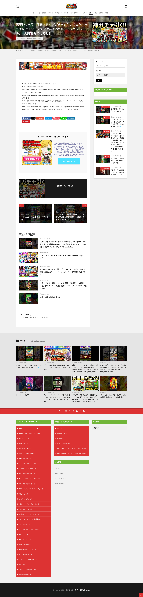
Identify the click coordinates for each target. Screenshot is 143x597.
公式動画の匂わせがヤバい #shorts (117, 110)
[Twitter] (33, 118)
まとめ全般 (42, 13)
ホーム (35, 13)
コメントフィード (60, 478)
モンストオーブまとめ (25, 554)
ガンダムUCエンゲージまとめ (28, 559)
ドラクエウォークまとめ (26, 453)
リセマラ (84, 13)
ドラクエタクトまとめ (25, 509)
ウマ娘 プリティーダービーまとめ (29, 514)
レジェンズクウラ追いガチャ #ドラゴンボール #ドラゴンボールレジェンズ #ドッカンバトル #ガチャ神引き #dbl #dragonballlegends (113, 368)
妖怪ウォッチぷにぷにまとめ (27, 549)
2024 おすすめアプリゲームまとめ (29, 433)
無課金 (101, 13)
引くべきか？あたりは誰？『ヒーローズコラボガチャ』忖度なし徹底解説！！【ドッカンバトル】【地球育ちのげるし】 (62, 272)
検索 (98, 80)
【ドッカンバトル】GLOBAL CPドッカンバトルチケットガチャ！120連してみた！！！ (57, 367)
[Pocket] (56, 118)
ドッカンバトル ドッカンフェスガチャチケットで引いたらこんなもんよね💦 (118, 123)
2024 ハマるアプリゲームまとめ (28, 428)
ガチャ (91, 13)
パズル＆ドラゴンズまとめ (27, 473)
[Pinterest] (26, 121)
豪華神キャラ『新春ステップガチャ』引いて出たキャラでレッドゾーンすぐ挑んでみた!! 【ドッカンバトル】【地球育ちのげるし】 (65, 50)
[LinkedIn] (71, 118)
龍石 (96, 13)
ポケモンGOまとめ (24, 524)
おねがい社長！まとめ (25, 499)
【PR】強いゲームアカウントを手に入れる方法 (71, 453)
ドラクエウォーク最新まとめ (27, 569)
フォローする (66, 188)
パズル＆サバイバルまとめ (27, 484)
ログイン (36, 317)
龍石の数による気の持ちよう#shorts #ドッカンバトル (118, 160)
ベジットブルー (74, 13)
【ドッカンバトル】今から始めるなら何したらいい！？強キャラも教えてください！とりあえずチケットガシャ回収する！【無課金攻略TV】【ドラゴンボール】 (118, 142)
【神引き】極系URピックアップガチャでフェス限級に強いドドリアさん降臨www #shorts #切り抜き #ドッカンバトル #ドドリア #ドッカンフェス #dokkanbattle (63, 244)
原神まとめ (22, 564)
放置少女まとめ (23, 494)
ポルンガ (50, 13)
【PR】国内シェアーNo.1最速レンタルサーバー (71, 448)
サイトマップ (61, 428)
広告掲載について (62, 433)
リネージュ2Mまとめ (25, 539)
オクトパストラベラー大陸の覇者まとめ (31, 519)
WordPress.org (59, 483)
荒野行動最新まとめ (25, 574)
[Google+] (40, 118)
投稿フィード (59, 473)
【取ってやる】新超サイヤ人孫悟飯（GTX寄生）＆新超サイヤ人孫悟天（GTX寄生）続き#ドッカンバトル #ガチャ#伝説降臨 (63, 285)
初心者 (66, 13)
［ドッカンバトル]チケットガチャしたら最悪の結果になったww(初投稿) (113, 396)
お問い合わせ (61, 438)
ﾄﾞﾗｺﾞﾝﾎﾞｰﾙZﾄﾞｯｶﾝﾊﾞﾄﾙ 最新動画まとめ (77, 590)
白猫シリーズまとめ (25, 448)
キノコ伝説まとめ (24, 438)
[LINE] (63, 118)
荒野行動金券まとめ (25, 544)
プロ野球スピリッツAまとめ (27, 468)
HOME (19, 50)
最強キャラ (58, 13)
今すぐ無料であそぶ (69, 161)
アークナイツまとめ (25, 458)
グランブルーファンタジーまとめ (29, 504)
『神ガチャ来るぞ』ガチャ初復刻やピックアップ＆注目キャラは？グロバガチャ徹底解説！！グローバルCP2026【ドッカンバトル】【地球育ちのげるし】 (85, 398)
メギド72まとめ (23, 534)
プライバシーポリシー (63, 443)
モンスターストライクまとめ (27, 463)
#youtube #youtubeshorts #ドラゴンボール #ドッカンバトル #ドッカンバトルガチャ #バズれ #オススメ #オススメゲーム (57, 398)
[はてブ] (48, 118)
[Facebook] (26, 118)
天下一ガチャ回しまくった (50, 297)
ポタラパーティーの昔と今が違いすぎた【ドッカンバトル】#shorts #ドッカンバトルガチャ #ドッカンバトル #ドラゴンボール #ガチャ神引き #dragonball (85, 368)
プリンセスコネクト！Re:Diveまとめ (30, 529)
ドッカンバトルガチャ (23, 395)
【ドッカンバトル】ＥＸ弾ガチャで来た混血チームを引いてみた (62, 256)
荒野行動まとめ (23, 443)
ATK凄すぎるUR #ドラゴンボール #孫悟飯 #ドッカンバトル (117, 172)
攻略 (106, 13)
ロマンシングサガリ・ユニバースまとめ (31, 489)
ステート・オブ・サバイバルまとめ (29, 479)
